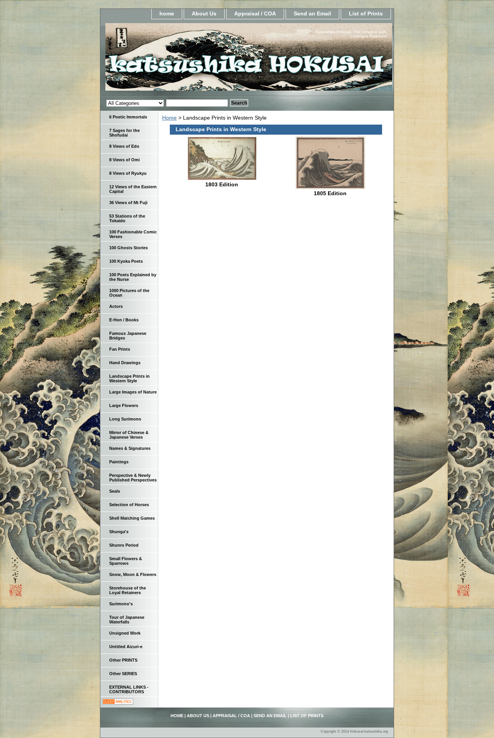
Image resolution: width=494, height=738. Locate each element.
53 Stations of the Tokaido (127, 218)
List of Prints (366, 13)
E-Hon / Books (124, 319)
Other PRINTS (123, 660)
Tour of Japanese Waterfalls (126, 619)
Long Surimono (125, 419)
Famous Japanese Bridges (127, 335)
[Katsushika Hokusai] (196, 59)
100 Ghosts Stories (128, 247)
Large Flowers (123, 405)
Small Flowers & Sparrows (125, 561)
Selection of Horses (129, 504)
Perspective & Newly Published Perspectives (133, 477)
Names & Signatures (130, 448)
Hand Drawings (124, 362)
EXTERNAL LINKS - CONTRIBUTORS (129, 689)
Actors (116, 306)
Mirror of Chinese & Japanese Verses (129, 434)
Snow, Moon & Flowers (132, 574)
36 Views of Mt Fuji (128, 202)
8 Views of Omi (124, 159)
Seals (114, 491)
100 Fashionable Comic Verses (133, 234)
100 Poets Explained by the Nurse (132, 277)
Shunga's (119, 531)
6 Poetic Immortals (128, 117)
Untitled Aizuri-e (125, 646)
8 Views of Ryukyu (128, 173)
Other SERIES (123, 673)
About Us (204, 13)
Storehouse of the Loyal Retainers (127, 590)
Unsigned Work (124, 633)
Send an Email (312, 13)
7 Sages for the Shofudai (124, 132)
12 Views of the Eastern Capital (133, 189)
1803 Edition (221, 184)
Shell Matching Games (132, 518)
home (166, 13)
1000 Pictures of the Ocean (129, 292)
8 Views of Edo (124, 146)
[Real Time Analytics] (117, 702)
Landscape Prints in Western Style (129, 378)
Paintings (119, 461)
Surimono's (121, 603)
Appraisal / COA (255, 13)
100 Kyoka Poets (126, 261)
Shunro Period (124, 545)
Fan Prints (119, 349)
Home (169, 118)
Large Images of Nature (133, 392)
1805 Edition (330, 193)
